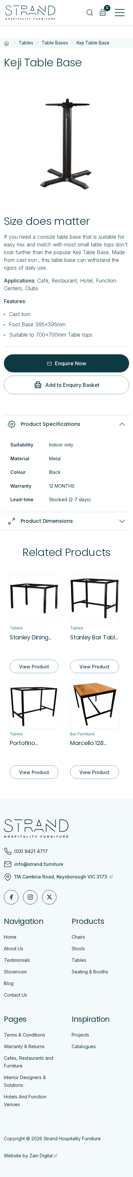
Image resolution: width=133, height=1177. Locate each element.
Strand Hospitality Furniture (72, 1138)
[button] (120, 12)
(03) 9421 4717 (31, 851)
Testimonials (17, 960)
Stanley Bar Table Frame (94, 637)
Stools (78, 948)
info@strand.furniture (38, 864)
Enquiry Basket (107, 8)
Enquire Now (70, 363)
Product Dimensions (47, 521)
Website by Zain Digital (28, 1155)
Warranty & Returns (24, 1046)
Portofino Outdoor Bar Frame (27, 743)
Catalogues (84, 1046)
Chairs (78, 937)
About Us (13, 948)
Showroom (15, 971)
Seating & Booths (90, 971)
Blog (9, 983)
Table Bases (55, 42)
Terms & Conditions (24, 1035)
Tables (26, 42)
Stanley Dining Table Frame (29, 637)
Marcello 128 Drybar (87, 743)
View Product (34, 666)
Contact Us (15, 995)
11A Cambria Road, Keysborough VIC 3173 (61, 876)
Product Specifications (50, 424)
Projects (80, 1035)
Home (10, 937)
